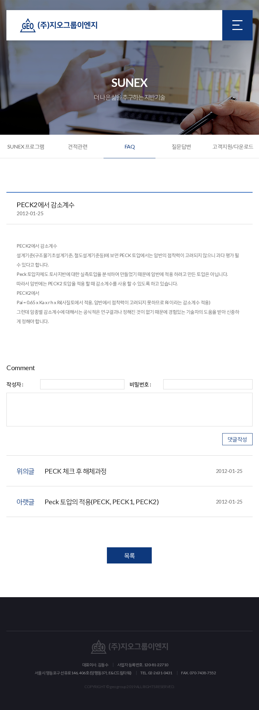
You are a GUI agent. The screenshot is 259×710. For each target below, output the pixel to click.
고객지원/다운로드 (233, 146)
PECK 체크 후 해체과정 (143, 471)
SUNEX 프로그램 (26, 146)
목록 (129, 555)
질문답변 (181, 146)
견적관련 (77, 146)
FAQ (129, 146)
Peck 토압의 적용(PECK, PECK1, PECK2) (143, 501)
